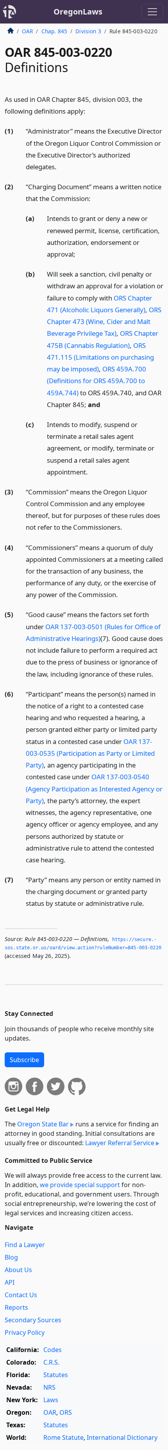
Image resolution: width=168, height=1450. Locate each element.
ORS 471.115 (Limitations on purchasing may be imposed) (100, 357)
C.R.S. (51, 1362)
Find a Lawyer (25, 1244)
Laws (50, 1400)
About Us (18, 1269)
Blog (11, 1257)
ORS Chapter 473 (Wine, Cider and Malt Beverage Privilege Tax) (104, 321)
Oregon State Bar (43, 1124)
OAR (27, 31)
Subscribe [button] (24, 1059)
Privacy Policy (25, 1332)
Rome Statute (63, 1437)
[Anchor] (90, 110)
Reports (16, 1307)
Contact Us (21, 1295)
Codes (52, 1349)
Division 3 (88, 31)
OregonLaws (78, 11)
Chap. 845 (54, 31)
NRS (49, 1387)
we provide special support (80, 1184)
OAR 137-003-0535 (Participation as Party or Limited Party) (90, 753)
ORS (65, 1412)
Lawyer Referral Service (119, 1143)
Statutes (55, 1374)
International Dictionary (122, 1437)
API (9, 1282)
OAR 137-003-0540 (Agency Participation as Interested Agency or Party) (94, 788)
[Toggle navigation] (152, 12)
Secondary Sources (33, 1320)
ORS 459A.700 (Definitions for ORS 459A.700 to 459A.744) (96, 380)
